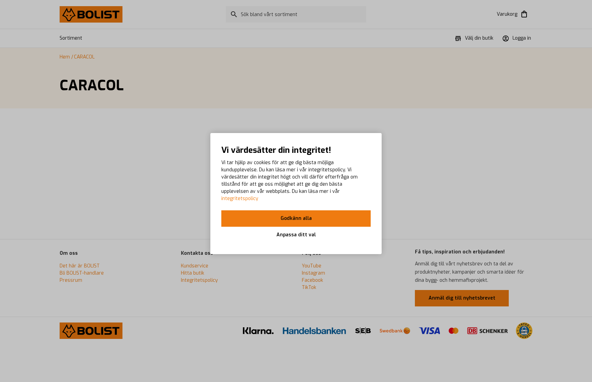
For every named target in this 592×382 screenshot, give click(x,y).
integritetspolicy (239, 198)
